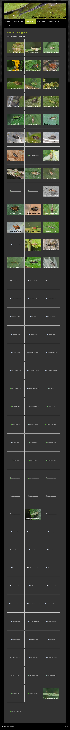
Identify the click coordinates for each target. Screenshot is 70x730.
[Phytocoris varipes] (15, 568)
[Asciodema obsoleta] (15, 101)
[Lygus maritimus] (33, 334)
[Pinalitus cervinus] (33, 585)
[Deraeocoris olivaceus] (51, 209)
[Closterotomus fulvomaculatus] (51, 155)
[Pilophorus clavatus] (51, 568)
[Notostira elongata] (15, 424)
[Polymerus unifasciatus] (33, 621)
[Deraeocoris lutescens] (33, 209)
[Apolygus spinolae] (51, 83)
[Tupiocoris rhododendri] (15, 711)
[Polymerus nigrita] (15, 621)
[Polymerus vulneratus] (51, 621)
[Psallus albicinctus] (15, 639)
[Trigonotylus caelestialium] (51, 693)
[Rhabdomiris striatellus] (51, 657)
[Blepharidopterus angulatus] (51, 101)
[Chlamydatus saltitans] (33, 155)
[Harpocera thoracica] (15, 281)
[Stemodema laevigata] (51, 675)
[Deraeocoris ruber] (15, 227)
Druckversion (6, 726)
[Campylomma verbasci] (33, 119)
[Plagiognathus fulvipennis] (51, 603)
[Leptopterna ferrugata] (51, 298)
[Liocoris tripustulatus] (15, 316)
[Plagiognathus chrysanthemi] (33, 603)
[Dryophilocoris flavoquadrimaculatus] (33, 262)
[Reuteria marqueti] (33, 657)
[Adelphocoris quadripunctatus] (15, 65)
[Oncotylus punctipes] (33, 424)
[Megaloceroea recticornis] (33, 370)
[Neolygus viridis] (51, 406)
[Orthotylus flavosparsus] (33, 478)
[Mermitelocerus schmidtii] (33, 388)
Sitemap (12, 726)
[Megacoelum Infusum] (15, 370)
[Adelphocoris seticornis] (33, 65)
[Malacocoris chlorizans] (51, 352)
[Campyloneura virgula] (51, 119)
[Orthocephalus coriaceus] (51, 424)
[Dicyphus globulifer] (51, 244)
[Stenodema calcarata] (33, 675)
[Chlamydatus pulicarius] (51, 137)
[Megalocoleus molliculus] (51, 370)
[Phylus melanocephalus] (15, 550)
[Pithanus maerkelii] (51, 585)
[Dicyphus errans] (33, 245)
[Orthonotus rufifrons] (15, 442)
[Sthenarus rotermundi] (33, 693)
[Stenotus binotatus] (15, 693)
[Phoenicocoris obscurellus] (33, 532)
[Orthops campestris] (51, 442)
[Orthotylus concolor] (51, 460)
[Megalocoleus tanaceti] (15, 388)
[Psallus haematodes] (15, 657)
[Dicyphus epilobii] (15, 245)
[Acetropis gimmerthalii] (33, 47)
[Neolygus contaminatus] (33, 406)
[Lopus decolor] (33, 316)
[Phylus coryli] (51, 532)
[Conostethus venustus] (15, 191)
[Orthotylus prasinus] (33, 496)
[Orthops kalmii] (15, 460)
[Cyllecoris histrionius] (51, 191)
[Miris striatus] (51, 388)
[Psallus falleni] (51, 639)
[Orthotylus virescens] (15, 514)
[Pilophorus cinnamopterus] (33, 568)
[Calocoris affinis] (15, 119)
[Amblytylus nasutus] (15, 83)
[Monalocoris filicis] (15, 406)
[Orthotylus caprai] (33, 460)
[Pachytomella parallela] (51, 514)
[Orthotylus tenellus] (51, 496)
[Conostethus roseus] (51, 173)
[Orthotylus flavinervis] (15, 478)
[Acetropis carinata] (15, 47)
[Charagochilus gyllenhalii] (33, 137)
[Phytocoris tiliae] (33, 550)
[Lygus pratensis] (51, 334)
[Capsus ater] (15, 137)
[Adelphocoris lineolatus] (51, 47)
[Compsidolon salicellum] (33, 173)
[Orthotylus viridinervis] (33, 514)
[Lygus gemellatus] (15, 334)
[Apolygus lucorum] (33, 83)
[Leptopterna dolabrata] (33, 298)
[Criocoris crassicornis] (33, 191)
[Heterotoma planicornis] (51, 281)
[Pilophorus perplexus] (15, 585)
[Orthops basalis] (33, 442)
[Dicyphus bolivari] (51, 227)
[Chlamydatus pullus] (15, 155)
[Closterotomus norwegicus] (15, 173)
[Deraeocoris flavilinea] (15, 209)
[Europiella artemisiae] (51, 262)
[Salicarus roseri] (15, 675)
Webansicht (65, 727)
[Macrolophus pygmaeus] (33, 352)
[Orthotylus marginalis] (51, 478)
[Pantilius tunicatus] (15, 532)
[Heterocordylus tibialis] (33, 281)
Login (66, 726)
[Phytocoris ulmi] (51, 550)
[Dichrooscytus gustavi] (33, 227)
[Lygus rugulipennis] (15, 352)
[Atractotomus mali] (33, 101)
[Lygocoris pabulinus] (51, 316)
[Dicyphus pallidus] (15, 262)
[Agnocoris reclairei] (51, 65)
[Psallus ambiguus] (33, 639)
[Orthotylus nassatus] (15, 496)
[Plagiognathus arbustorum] (15, 603)
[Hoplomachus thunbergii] (15, 298)
